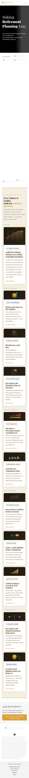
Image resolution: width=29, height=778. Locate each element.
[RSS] (15, 735)
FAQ (15, 774)
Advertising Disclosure (14, 766)
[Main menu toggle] (25, 3)
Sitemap (14, 772)
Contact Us (14, 770)
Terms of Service (14, 768)
